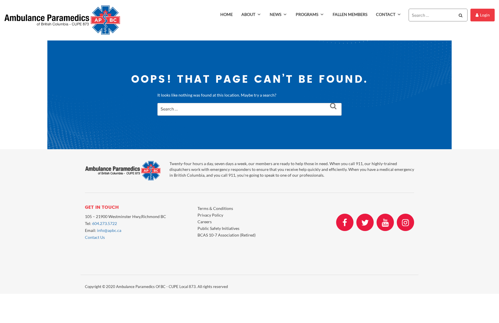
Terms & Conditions (215, 208)
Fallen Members (350, 14)
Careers (205, 221)
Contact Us (95, 237)
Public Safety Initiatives (218, 228)
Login (485, 14)
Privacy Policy (210, 215)
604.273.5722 (104, 223)
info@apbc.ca (109, 230)
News (275, 14)
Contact (385, 14)
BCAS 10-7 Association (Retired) (227, 234)
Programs (307, 14)
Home (226, 14)
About (248, 14)
